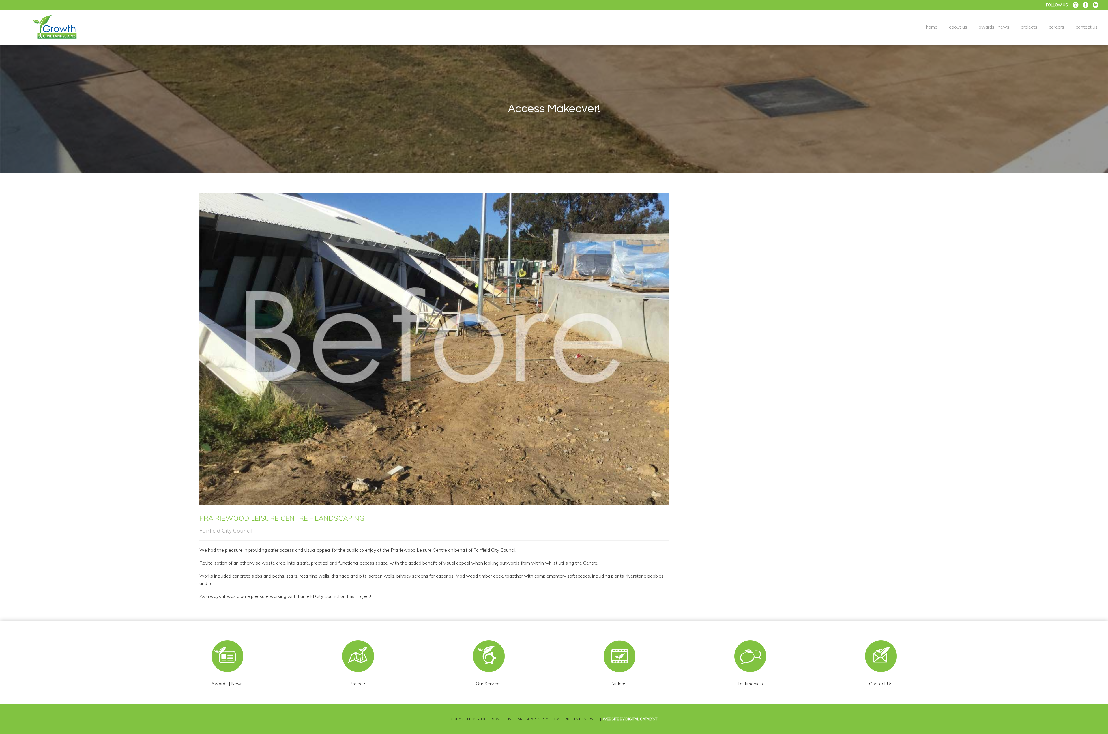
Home (931, 27)
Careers (1056, 27)
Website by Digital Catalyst (630, 719)
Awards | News (994, 27)
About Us (958, 27)
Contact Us (1087, 27)
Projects (1029, 27)
